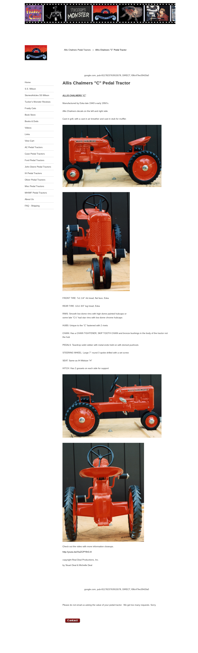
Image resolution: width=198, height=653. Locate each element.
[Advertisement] (118, 67)
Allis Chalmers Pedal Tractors (77, 50)
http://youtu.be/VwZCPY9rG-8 (77, 552)
